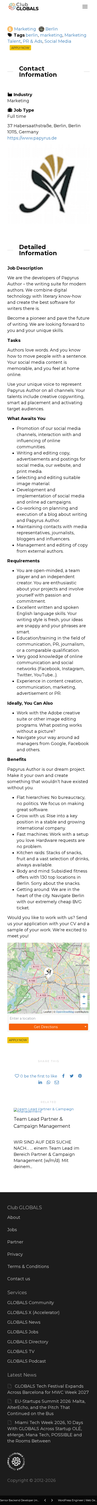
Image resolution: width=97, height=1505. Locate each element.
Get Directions (46, 1027)
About (13, 1217)
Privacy (15, 1254)
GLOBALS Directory (27, 1341)
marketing (51, 35)
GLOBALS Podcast (26, 1361)
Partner (15, 1242)
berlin (32, 35)
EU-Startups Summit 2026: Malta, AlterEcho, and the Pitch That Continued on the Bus (46, 1407)
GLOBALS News (23, 1322)
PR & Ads (32, 41)
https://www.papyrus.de (32, 138)
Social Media (57, 41)
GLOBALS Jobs (22, 1332)
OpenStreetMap (65, 1011)
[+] (48, 1110)
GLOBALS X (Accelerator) (33, 1312)
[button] (83, 996)
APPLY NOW (20, 47)
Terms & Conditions (28, 1266)
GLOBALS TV (21, 1351)
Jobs (12, 1229)
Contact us (18, 1278)
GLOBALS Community (30, 1302)
